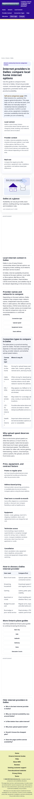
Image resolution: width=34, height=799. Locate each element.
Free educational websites (17, 770)
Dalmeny (17, 643)
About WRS (17, 762)
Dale (17, 634)
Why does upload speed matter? (17, 727)
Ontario (10, 10)
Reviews (17, 765)
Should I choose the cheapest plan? (15, 733)
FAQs (28, 13)
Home (4, 10)
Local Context (18, 10)
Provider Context (7, 13)
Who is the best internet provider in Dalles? (16, 708)
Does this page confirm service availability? (15, 741)
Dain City (17, 630)
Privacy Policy (17, 773)
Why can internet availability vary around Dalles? (16, 715)
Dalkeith (17, 638)
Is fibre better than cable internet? (18, 721)
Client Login (13, 16)
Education (5, 16)
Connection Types (19, 13)
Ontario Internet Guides (17, 756)
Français (22, 16)
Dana (17, 647)
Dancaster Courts (17, 651)
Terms (17, 776)
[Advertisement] (17, 37)
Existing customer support (17, 768)
